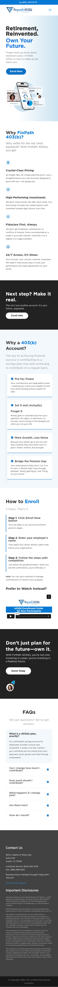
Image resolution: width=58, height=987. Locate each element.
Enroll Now (16, 71)
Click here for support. (16, 883)
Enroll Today (18, 671)
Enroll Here (17, 316)
